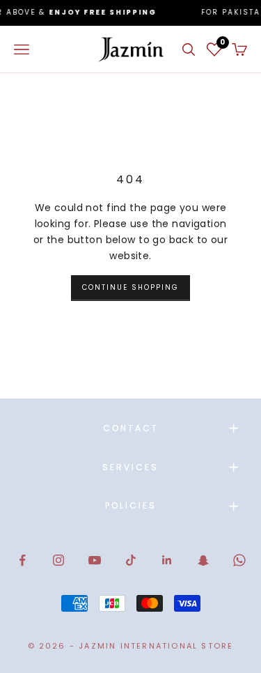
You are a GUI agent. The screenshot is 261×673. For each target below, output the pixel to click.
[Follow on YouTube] (95, 560)
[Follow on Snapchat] (203, 560)
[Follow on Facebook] (22, 560)
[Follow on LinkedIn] (167, 560)
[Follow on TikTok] (131, 560)
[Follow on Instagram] (58, 560)
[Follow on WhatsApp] (239, 560)
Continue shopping (130, 287)
